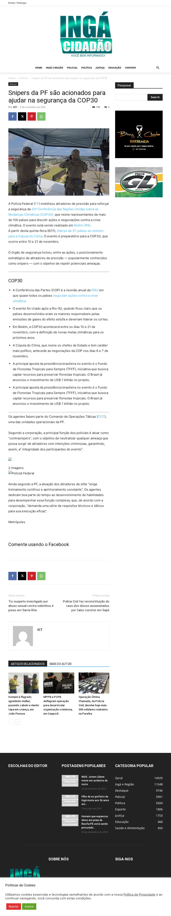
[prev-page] (11, 722)
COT (101, 417)
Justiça (100, 67)
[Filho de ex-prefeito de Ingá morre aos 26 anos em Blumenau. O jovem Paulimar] (70, 800)
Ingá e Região (54, 67)
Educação (114, 67)
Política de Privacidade (139, 894)
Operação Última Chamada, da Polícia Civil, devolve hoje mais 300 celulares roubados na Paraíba (93, 705)
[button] (158, 68)
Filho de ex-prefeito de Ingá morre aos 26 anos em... (95, 800)
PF (37, 204)
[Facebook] (12, 116)
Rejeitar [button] (14, 906)
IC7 (15, 107)
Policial (72, 67)
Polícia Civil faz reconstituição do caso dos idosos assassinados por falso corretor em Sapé (86, 606)
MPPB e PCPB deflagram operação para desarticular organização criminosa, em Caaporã (58, 705)
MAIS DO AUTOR (61, 664)
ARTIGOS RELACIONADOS (28, 664)
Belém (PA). (82, 225)
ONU (94, 290)
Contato (130, 67)
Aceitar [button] (29, 906)
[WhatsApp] (41, 116)
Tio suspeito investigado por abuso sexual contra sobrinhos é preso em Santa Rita (31, 606)
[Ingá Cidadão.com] (85, 34)
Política (86, 67)
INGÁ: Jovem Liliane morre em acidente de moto (95, 780)
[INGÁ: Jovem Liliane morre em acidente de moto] (70, 781)
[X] (22, 116)
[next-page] (17, 722)
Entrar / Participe (17, 2)
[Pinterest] (32, 116)
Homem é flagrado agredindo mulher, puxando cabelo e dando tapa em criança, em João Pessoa (23, 705)
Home (38, 67)
